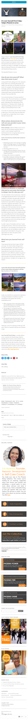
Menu (14, 2)
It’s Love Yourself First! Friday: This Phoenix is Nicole (13, 684)
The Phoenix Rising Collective (16, 24)
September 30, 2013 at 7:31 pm (7, 413)
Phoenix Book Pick (5, 695)
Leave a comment (5, 407)
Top (2, 713)
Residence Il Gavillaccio (11, 271)
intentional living (8, 378)
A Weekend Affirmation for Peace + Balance (11, 682)
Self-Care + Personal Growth (7, 697)
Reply (2, 417)
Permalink (12, 379)
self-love (7, 379)
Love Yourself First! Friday (11, 376)
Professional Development (15, 695)
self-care (13, 378)
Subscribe (4, 551)
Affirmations (4, 693)
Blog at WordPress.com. (6, 711)
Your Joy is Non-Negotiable (8, 685)
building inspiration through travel (13, 377)
